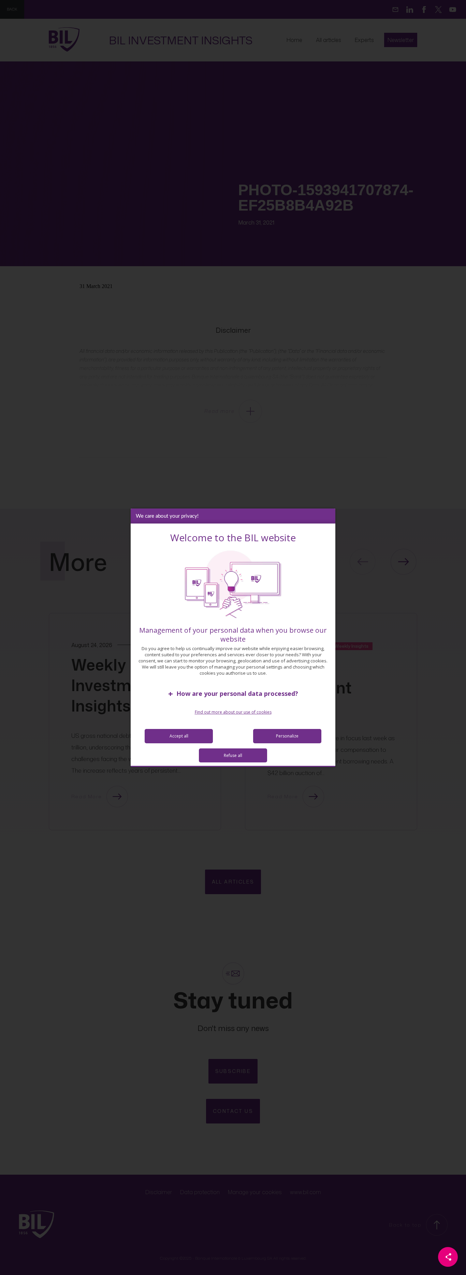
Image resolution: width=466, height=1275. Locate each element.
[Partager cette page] (448, 1257)
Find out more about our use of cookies (233, 712)
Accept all (179, 736)
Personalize (287, 736)
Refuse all (233, 755)
